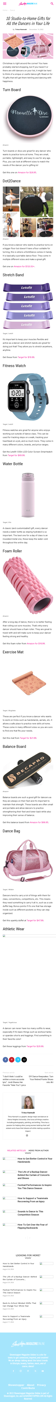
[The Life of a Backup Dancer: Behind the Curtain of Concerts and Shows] (9, 1175)
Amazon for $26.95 (27, 172)
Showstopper (16, 1385)
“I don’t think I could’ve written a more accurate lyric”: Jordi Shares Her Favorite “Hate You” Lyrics (14, 1080)
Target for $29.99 (34, 1046)
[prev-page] (25, 1238)
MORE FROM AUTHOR (39, 1150)
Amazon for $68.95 (39, 822)
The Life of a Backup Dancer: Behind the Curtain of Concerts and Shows (34, 1175)
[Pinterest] (11, 1059)
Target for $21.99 (28, 738)
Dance (12, 10)
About (30, 1385)
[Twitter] (18, 1059)
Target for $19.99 (26, 357)
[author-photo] (28, 1109)
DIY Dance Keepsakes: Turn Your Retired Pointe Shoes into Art (41, 1079)
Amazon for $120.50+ (24, 266)
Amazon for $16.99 (36, 643)
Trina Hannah (21, 29)
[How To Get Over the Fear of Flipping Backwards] (9, 1228)
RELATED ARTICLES (16, 1150)
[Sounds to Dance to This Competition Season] (9, 1214)
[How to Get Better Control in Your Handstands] (9, 1162)
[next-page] (29, 1238)
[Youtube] (42, 1371)
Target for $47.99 (35, 920)
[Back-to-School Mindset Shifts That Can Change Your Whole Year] (46, 1306)
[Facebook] (5, 1059)
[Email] (24, 1059)
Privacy (41, 1385)
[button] (4, 3)
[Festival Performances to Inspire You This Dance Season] (9, 1188)
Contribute (28, 1388)
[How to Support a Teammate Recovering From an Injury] (9, 1201)
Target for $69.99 (16, 455)
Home (5, 10)
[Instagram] (28, 1135)
